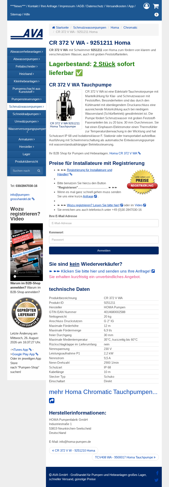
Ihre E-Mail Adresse (63, 216)
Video (139, 205)
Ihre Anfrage (49, 6)
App (131, 6)
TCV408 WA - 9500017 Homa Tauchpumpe (124, 457)
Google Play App (23, 354)
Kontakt (33, 6)
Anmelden (103, 250)
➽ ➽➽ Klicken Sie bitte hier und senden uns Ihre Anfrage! (100, 271)
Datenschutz (94, 6)
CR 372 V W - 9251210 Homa (74, 450)
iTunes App (21, 349)
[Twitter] (156, 480)
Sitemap (15, 14)
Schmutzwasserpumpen (89, 27)
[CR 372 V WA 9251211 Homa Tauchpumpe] (65, 105)
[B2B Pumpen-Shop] (26, 34)
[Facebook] (157, 473)
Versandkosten (116, 6)
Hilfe (27, 14)
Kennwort (56, 232)
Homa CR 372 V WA (123, 153)
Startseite (62, 27)
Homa (115, 27)
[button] (146, 6)
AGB (80, 6)
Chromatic (130, 27)
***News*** (18, 6)
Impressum (67, 6)
